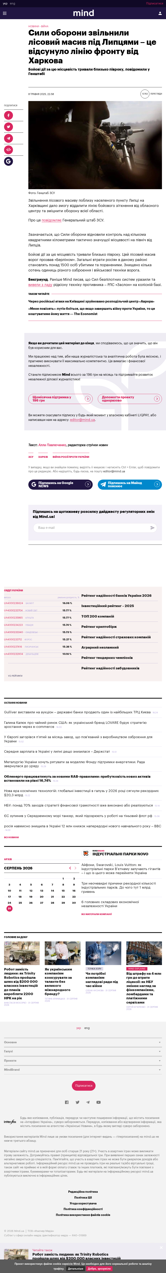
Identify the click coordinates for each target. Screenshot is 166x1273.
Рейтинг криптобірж (99, 626)
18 (20, 896)
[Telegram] (87, 1102)
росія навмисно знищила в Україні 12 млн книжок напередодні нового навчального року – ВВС (82, 826)
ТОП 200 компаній (97, 616)
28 (52, 903)
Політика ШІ (83, 1197)
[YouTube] (98, 1102)
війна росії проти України (71, 457)
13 (41, 890)
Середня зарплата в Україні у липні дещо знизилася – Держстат (57, 751)
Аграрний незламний (100, 647)
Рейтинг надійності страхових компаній (116, 637)
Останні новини (15, 703)
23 (74, 896)
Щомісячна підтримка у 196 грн (52, 399)
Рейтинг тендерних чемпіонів (107, 657)
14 (52, 890)
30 (74, 903)
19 (30, 896)
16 (74, 890)
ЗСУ (30, 457)
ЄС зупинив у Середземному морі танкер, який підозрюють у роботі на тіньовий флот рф (78, 816)
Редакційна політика (83, 1191)
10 (9, 890)
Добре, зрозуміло (99, 1268)
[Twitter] (77, 1102)
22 (63, 896)
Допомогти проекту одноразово (118, 399)
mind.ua (149, 1136)
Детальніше (75, 1268)
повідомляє (52, 220)
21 (52, 896)
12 (31, 890)
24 (9, 903)
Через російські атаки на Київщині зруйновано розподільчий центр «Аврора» (91, 301)
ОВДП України (13, 590)
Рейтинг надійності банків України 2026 (116, 595)
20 (42, 896)
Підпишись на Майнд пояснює (125, 484)
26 (31, 903)
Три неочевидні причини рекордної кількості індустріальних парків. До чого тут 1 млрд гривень (118, 887)
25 (20, 903)
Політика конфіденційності (83, 1209)
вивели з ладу (40, 285)
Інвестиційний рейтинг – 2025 (107, 606)
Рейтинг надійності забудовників (110, 668)
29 (63, 903)
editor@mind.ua (82, 420)
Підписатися (154, 3)
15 (63, 890)
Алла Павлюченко (52, 445)
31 (9, 908)
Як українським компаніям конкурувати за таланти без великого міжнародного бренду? (58, 982)
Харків (43, 457)
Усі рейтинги (15, 676)
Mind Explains (136, 969)
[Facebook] (67, 1102)
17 (9, 896)
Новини (33, 26)
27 (41, 903)
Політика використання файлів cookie (83, 1215)
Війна (44, 26)
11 (20, 890)
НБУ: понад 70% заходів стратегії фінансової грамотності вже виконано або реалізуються (78, 805)
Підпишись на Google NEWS (55, 484)
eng (12, 3)
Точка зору (94, 969)
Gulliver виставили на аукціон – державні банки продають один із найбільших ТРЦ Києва (77, 712)
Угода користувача (83, 1203)
